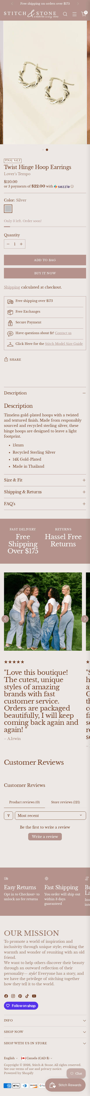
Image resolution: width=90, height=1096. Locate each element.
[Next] (78, 3)
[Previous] (12, 3)
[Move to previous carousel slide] (5, 619)
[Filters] (8, 815)
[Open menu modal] (74, 14)
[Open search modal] (65, 14)
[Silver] (8, 209)
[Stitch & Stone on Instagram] (13, 997)
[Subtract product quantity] (8, 244)
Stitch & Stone (42, 1065)
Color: (15, 200)
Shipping (12, 287)
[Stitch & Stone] (31, 14)
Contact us (63, 333)
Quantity (12, 235)
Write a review (45, 836)
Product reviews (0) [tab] (24, 802)
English (9, 1058)
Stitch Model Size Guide (64, 344)
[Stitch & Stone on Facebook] (6, 997)
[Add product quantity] (21, 244)
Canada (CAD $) (37, 1058)
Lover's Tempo (17, 174)
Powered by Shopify (18, 1073)
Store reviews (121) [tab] (65, 802)
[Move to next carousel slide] (84, 619)
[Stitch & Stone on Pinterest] (20, 997)
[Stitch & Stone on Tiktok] (27, 997)
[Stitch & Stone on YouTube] (34, 997)
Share (15, 360)
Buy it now (45, 273)
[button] (45, 186)
